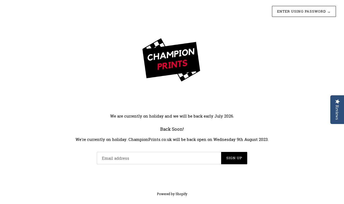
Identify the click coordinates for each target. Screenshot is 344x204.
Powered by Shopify (172, 194)
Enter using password (304, 11)
